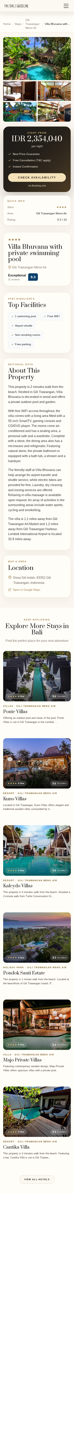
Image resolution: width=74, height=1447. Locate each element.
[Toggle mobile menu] (66, 5)
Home (7, 23)
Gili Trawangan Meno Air (32, 23)
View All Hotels (37, 1179)
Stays (18, 23)
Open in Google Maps (26, 589)
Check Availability (37, 177)
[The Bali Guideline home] (16, 6)
